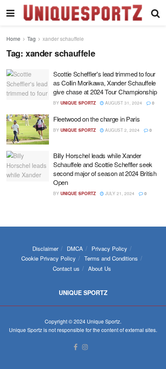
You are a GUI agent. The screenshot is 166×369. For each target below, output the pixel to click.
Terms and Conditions (111, 258)
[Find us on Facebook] (75, 347)
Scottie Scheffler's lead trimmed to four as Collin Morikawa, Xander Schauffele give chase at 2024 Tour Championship (105, 82)
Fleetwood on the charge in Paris (96, 118)
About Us (99, 268)
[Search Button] (155, 13)
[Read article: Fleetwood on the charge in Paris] (27, 129)
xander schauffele (63, 38)
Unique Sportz (78, 103)
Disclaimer (45, 248)
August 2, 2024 (122, 130)
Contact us (66, 268)
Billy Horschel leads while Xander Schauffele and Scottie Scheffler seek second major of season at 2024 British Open (105, 169)
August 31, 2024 (123, 103)
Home (13, 38)
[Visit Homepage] (82, 12)
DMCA (75, 248)
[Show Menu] (10, 13)
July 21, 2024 (119, 193)
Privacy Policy (109, 248)
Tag (31, 38)
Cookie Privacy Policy (48, 258)
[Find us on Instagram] (85, 347)
